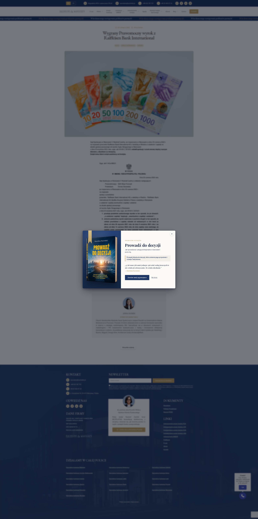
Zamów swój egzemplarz (137, 277)
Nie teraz (154, 277)
